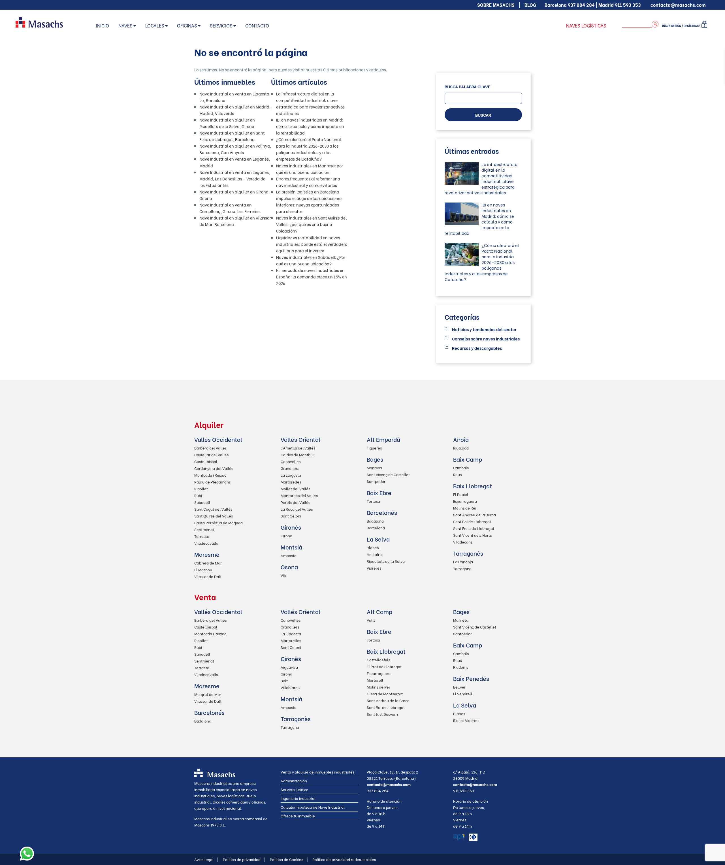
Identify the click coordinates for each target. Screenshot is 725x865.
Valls (371, 620)
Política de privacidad (244, 859)
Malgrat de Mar (207, 694)
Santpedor (376, 481)
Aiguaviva (289, 667)
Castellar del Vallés (211, 454)
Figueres (374, 447)
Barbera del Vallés (210, 620)
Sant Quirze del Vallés (213, 515)
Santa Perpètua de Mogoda (218, 522)
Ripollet (201, 488)
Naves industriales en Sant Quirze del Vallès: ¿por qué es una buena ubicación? (311, 224)
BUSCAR (483, 115)
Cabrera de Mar (208, 562)
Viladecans (462, 541)
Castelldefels (378, 659)
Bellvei (459, 686)
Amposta (289, 555)
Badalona (375, 520)
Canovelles (290, 461)
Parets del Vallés (295, 502)
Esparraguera (465, 501)
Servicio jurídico (294, 789)
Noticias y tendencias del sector (484, 329)
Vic (283, 575)
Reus (457, 474)
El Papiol (460, 494)
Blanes (373, 547)
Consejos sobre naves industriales (486, 338)
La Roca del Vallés (297, 509)
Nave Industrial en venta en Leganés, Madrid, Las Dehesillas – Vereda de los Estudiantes (234, 178)
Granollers (290, 468)
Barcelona (376, 527)
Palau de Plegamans (212, 481)
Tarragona (462, 568)
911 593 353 (628, 4)
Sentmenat (204, 529)
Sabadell (202, 502)
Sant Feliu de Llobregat (473, 528)
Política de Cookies (289, 859)
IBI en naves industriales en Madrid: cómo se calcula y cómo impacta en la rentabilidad (310, 126)
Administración (294, 780)
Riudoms (460, 667)
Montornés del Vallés (299, 495)
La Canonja (463, 561)
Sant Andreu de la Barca (474, 514)
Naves (125, 25)
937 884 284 (581, 4)
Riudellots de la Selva (386, 561)
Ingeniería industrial (298, 798)
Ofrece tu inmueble (298, 815)
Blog (530, 4)
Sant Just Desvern (382, 714)
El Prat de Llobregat (384, 666)
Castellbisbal (205, 461)
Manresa (374, 467)
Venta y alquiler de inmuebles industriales (317, 771)
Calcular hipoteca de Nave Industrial (313, 806)
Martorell (375, 680)
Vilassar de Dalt (207, 576)
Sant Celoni (291, 515)
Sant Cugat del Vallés (213, 509)
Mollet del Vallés (295, 488)
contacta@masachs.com (678, 4)
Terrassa (201, 536)
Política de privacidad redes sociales (344, 859)
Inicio (102, 25)
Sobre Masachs (496, 4)
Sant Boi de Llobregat (472, 521)
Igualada (461, 447)
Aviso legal (206, 859)
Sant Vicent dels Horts (472, 535)
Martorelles (291, 481)
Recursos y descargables (477, 348)
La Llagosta (291, 475)
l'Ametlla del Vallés (298, 447)
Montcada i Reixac (210, 475)
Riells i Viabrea (466, 720)
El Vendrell (462, 693)
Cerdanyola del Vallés (213, 468)
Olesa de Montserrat (385, 693)
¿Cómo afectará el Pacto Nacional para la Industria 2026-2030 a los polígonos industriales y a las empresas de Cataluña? (482, 262)
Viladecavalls (206, 543)
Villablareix (290, 687)
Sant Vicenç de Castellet (388, 474)
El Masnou (203, 569)
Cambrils (461, 467)
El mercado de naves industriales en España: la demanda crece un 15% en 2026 (311, 276)
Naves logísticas (586, 25)
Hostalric (374, 554)
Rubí (198, 495)
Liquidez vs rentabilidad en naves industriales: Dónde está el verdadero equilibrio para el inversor (311, 244)
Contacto (257, 25)
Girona (286, 535)
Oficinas (187, 25)
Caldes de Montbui (297, 454)
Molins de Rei (464, 507)
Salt (284, 680)
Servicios (221, 25)
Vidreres (374, 567)
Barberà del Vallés (210, 447)
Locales (154, 25)
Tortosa (373, 501)
